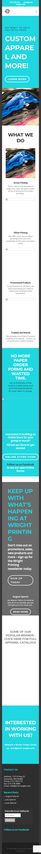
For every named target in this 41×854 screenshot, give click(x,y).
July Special (10, 799)
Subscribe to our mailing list (17, 811)
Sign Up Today (16, 580)
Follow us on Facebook (20, 464)
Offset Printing (20, 232)
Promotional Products (20, 282)
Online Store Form (20, 457)
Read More (20, 611)
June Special (10, 803)
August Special (20, 596)
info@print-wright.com (23, 748)
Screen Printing (21, 182)
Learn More (17, 79)
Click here (13, 639)
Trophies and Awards (20, 332)
